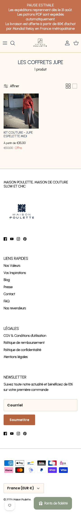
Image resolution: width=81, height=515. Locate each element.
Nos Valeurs (12, 266)
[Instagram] (18, 239)
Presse (8, 287)
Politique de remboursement (24, 343)
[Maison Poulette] (40, 43)
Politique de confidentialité (22, 350)
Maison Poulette (22, 499)
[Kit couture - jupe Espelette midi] (21, 111)
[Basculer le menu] (5, 43)
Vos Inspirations (15, 273)
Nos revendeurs (15, 308)
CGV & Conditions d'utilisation (25, 336)
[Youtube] (12, 239)
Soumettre (19, 419)
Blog (7, 280)
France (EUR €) (20, 488)
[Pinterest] (25, 239)
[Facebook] (5, 239)
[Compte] (66, 43)
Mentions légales (16, 357)
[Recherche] (15, 43)
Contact (9, 294)
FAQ (7, 301)
